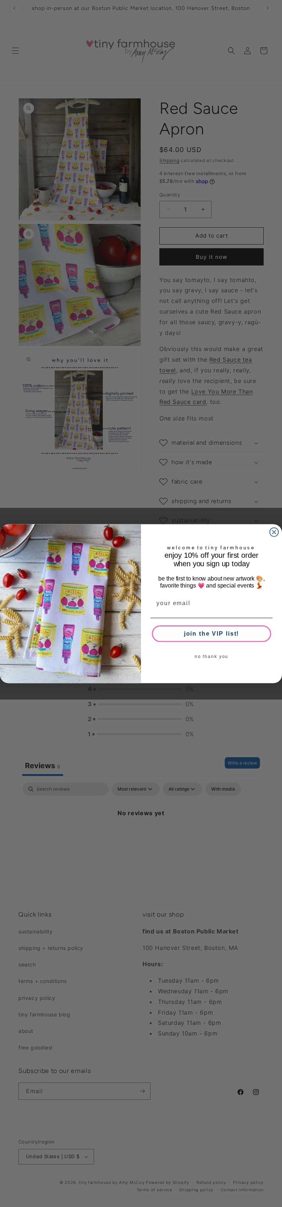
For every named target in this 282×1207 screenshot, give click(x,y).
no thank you (212, 656)
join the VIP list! (211, 633)
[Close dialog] (274, 532)
